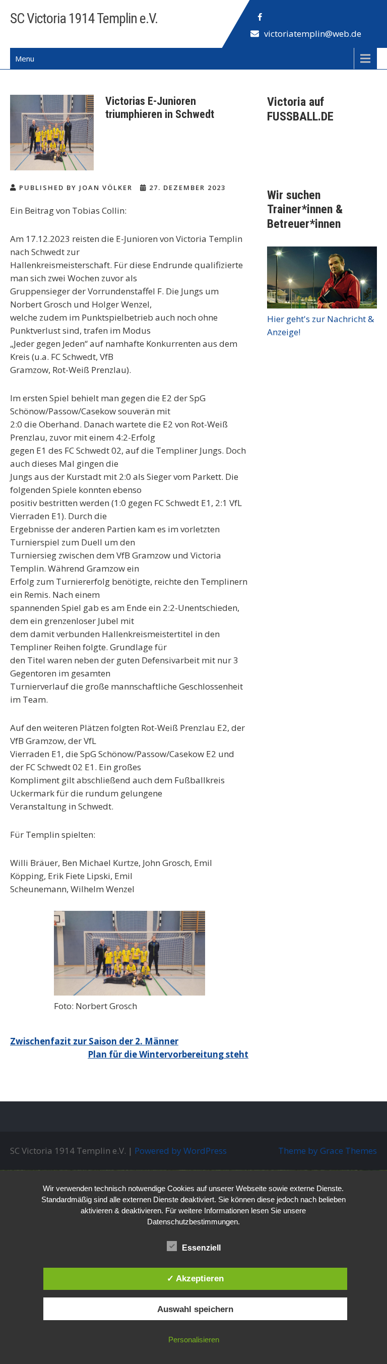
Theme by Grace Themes (327, 1150)
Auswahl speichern (195, 1309)
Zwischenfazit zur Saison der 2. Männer (94, 1041)
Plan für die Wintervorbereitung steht (168, 1054)
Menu (24, 58)
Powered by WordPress (181, 1150)
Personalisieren (193, 1339)
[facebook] (260, 17)
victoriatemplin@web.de (312, 33)
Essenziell (201, 1248)
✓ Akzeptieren (195, 1278)
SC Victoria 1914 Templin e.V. (84, 18)
